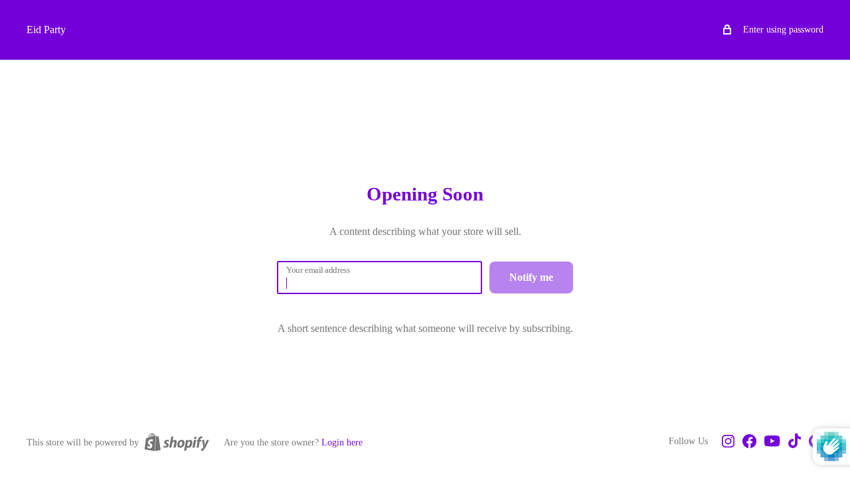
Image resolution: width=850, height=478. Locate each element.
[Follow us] (749, 442)
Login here (342, 442)
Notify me (531, 277)
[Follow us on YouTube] (772, 442)
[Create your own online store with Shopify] (176, 442)
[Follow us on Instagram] (728, 442)
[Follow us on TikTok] (794, 442)
